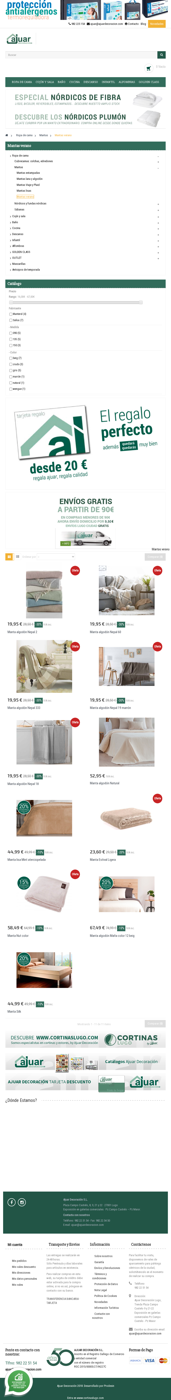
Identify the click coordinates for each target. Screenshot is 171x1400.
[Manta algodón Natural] (127, 742)
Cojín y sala (45, 82)
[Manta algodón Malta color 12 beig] (127, 894)
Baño (61, 82)
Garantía (99, 1262)
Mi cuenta (15, 1244)
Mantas (18, 167)
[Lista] (17, 556)
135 (17, 339)
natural (18, 382)
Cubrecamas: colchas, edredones (33, 161)
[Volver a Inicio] (6, 135)
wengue (19, 388)
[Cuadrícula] (9, 557)
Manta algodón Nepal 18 (23, 784)
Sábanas (19, 209)
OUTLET (17, 257)
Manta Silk (14, 1012)
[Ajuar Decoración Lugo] (19, 39)
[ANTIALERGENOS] (85, 10)
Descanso (90, 82)
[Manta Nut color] (44, 894)
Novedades (156, 23)
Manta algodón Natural (104, 783)
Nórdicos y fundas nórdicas (30, 203)
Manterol (19, 314)
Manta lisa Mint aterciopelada (27, 860)
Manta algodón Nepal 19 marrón (110, 708)
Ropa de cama (22, 82)
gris (17, 370)
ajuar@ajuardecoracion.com (145, 1333)
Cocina (74, 82)
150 (17, 345)
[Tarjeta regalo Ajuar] (85, 443)
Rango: (13, 296)
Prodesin (109, 1385)
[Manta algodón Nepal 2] (44, 590)
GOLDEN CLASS (149, 82)
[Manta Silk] (44, 970)
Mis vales (17, 1284)
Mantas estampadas (28, 172)
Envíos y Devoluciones (107, 1268)
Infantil (108, 82)
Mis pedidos (19, 1260)
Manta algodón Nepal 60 (105, 632)
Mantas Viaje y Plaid (28, 185)
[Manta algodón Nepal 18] (44, 742)
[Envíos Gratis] (85, 520)
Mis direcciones (21, 1272)
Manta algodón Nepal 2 (22, 632)
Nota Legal (100, 1290)
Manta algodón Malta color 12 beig (112, 936)
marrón (18, 376)
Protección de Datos (106, 1284)
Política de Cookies (105, 1296)
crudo (18, 364)
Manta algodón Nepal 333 (24, 708)
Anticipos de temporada (26, 269)
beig (17, 358)
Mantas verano (25, 196)
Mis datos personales (24, 1278)
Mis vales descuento (24, 1266)
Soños (18, 320)
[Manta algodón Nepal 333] (44, 666)
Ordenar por (29, 556)
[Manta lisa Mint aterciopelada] (44, 818)
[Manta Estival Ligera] (127, 818)
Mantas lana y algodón (30, 178)
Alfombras (127, 82)
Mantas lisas (24, 190)
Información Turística (106, 1307)
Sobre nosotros (103, 1256)
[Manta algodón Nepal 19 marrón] (127, 666)
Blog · (144, 23)
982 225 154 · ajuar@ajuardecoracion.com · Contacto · (106, 23)
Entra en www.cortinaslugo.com (85, 1398)
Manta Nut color (18, 936)
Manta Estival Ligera (103, 860)
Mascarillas (18, 263)
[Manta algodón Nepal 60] (127, 590)
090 (17, 333)
